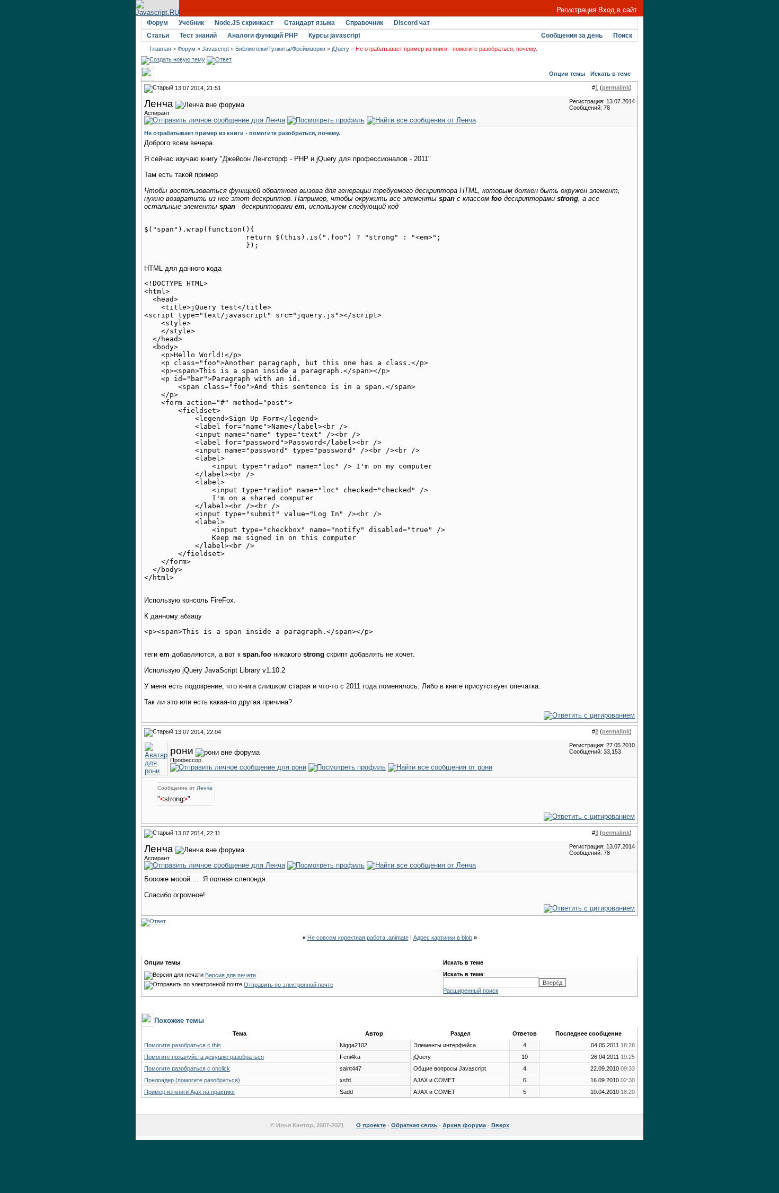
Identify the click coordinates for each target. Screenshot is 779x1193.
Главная (160, 49)
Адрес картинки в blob (442, 937)
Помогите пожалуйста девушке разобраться (204, 1057)
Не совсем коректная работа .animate (358, 937)
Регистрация (576, 10)
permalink (616, 87)
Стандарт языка (309, 22)
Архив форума (464, 1125)
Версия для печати (230, 975)
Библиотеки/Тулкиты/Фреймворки (280, 49)
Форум (157, 22)
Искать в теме (610, 73)
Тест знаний (198, 35)
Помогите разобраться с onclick (187, 1068)
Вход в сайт (617, 10)
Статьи (158, 35)
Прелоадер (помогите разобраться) (192, 1080)
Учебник (191, 22)
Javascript (215, 49)
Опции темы (567, 73)
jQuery (340, 49)
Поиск (622, 35)
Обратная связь (414, 1125)
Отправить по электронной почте (288, 985)
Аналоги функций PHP (262, 35)
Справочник (364, 22)
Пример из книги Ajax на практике (189, 1092)
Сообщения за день (572, 35)
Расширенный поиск (470, 990)
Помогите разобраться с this (182, 1045)
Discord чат (412, 22)
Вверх (500, 1125)
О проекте (371, 1125)
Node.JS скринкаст (244, 22)
